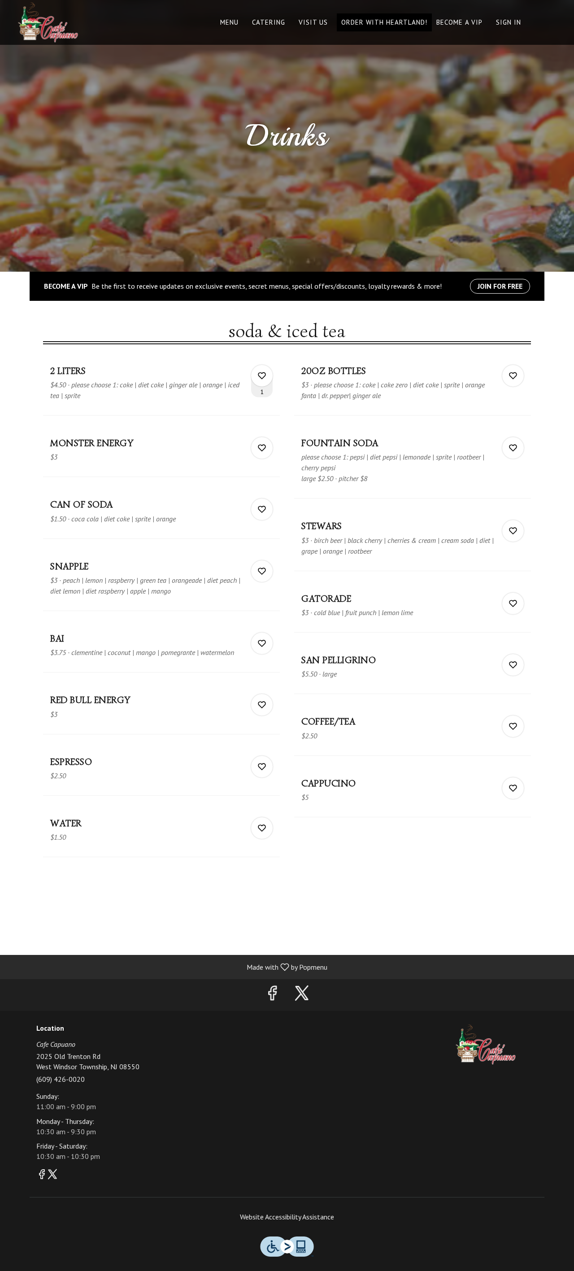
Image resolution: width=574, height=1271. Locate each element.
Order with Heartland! (384, 22)
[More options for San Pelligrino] (513, 665)
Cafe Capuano (485, 1044)
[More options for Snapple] (262, 571)
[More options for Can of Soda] (262, 509)
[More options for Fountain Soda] (513, 448)
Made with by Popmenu (167, 966)
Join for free (500, 286)
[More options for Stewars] (513, 531)
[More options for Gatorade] (513, 603)
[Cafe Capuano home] (47, 22)
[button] (161, 386)
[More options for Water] (262, 828)
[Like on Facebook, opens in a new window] (272, 995)
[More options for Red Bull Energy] (262, 705)
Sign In (508, 22)
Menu (229, 22)
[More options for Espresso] (262, 766)
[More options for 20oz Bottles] (513, 375)
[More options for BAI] (262, 643)
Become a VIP (459, 22)
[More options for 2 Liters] (262, 375)
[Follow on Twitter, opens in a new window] (302, 995)
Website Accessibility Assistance (287, 1216)
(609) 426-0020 (60, 1079)
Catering (268, 22)
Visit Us (313, 22)
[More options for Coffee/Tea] (513, 726)
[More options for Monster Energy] (262, 448)
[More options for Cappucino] (513, 788)
